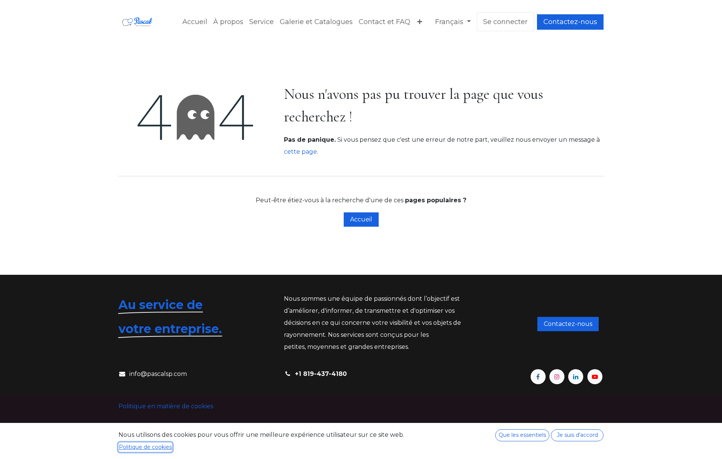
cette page (300, 151)
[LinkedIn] (575, 376)
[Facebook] (538, 376)
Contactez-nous (570, 22)
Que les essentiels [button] (522, 435)
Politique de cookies (145, 447)
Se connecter (505, 22)
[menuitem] (194, 22)
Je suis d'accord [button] (577, 435)
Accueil (361, 219)
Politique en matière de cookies (165, 406)
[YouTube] (594, 376)
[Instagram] (556, 376)
